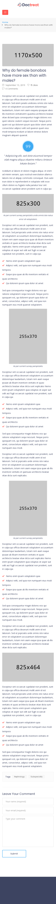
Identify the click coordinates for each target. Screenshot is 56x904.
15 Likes (34, 85)
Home (5, 22)
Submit (14, 853)
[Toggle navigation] (5, 12)
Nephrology (19, 776)
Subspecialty (37, 776)
